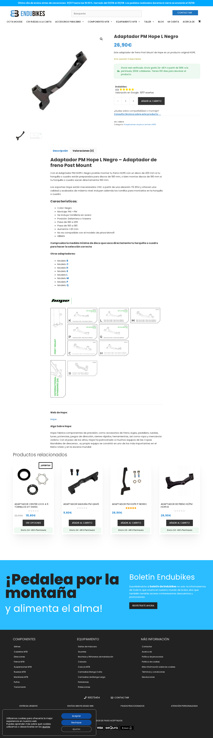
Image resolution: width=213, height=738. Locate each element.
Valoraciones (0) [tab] (83, 150)
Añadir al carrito (151, 101)
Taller (147, 21)
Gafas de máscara (87, 646)
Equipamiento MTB (126, 21)
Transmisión (20, 687)
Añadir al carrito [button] (82, 522)
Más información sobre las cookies (158, 667)
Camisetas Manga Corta (90, 672)
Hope (53, 419)
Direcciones (19, 656)
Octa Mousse (14, 21)
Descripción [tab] (60, 150)
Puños (17, 682)
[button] (101, 39)
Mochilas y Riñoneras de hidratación (95, 656)
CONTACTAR (184, 12)
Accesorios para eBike (68, 21)
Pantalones (83, 682)
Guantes (82, 651)
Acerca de (189, 21)
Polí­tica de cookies (151, 661)
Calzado (82, 661)
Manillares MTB (21, 677)
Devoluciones (148, 677)
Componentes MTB (98, 21)
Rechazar (76, 722)
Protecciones (84, 687)
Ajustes (76, 729)
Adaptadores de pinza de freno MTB (140, 124)
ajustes (46, 726)
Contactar (147, 646)
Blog (161, 21)
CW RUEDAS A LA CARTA (38, 21)
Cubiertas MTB (21, 651)
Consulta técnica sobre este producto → (137, 114)
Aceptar (76, 716)
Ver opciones (33, 522)
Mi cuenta (173, 21)
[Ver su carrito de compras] (199, 21)
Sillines (17, 646)
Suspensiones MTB (23, 667)
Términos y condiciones (153, 672)
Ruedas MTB (20, 672)
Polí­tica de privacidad (152, 656)
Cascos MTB (84, 667)
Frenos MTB (19, 661)
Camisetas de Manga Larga (91, 677)
